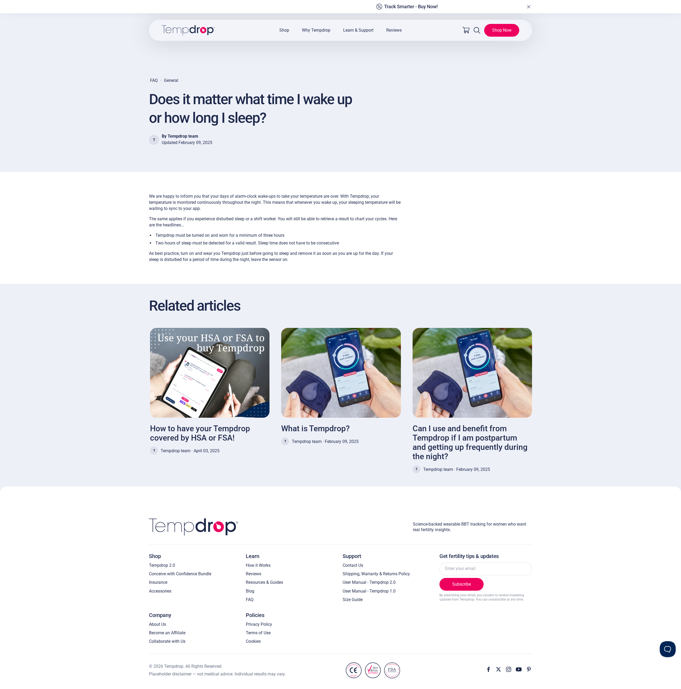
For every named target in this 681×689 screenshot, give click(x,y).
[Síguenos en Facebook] (488, 669)
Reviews (394, 30)
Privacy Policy (259, 624)
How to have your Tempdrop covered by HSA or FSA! (200, 433)
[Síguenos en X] (498, 669)
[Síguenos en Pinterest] (529, 669)
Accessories (160, 591)
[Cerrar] (528, 6)
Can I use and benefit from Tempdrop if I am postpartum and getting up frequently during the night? (470, 442)
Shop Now (502, 30)
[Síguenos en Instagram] (508, 669)
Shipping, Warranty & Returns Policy (376, 573)
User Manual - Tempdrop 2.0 (369, 582)
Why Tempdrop (316, 30)
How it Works (258, 565)
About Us (157, 624)
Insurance (158, 582)
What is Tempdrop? (315, 428)
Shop (284, 30)
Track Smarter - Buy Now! (411, 6)
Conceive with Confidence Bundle (180, 573)
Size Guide (353, 599)
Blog (250, 591)
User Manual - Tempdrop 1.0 (369, 591)
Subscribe (461, 584)
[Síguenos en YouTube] (519, 669)
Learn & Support (358, 30)
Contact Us (353, 565)
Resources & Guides (264, 582)
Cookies (253, 641)
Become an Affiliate (167, 632)
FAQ (154, 80)
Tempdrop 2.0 (162, 565)
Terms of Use (258, 632)
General (171, 80)
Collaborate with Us (167, 641)
